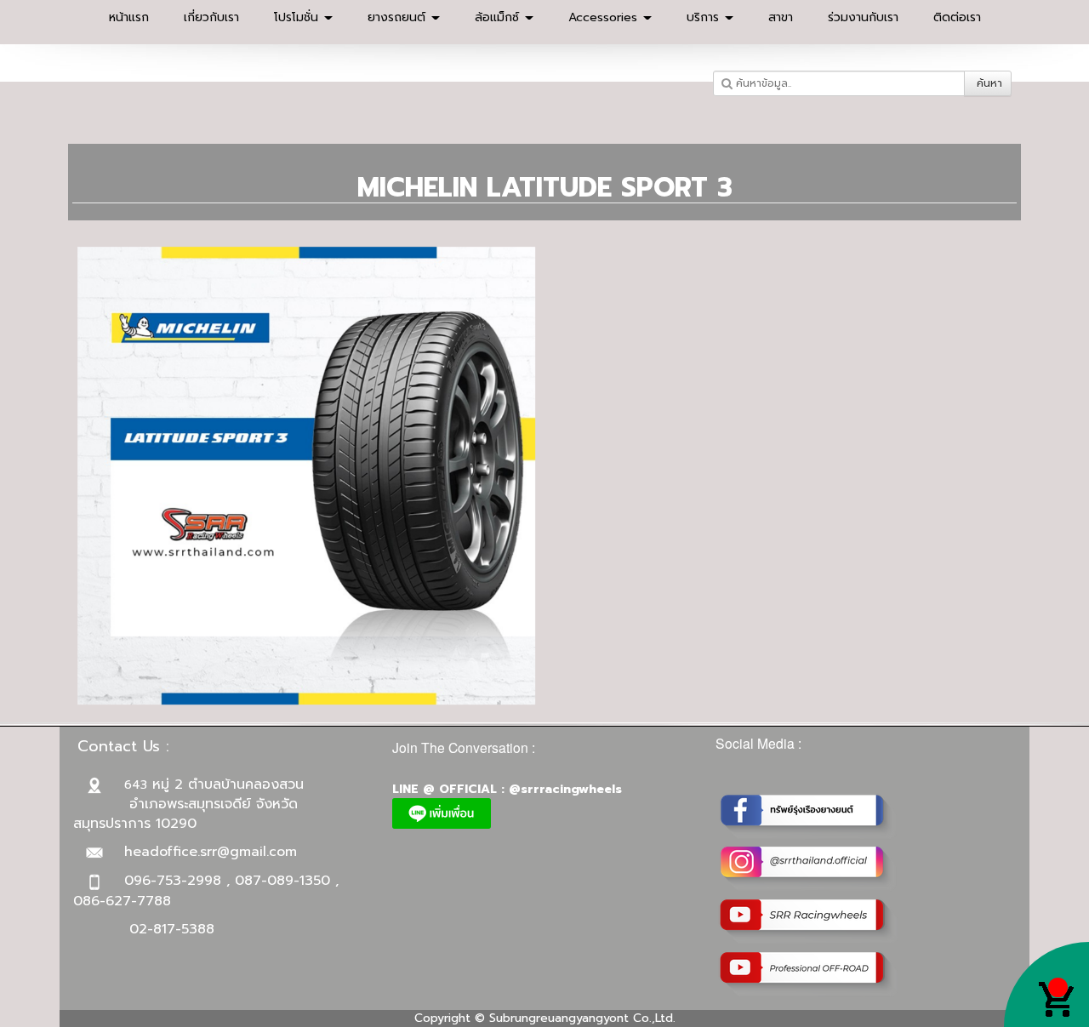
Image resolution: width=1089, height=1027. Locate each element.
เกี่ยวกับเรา (211, 17)
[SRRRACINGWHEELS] (809, 867)
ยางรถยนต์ (399, 17)
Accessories (604, 17)
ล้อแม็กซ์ (499, 17)
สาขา (780, 17)
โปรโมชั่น (298, 17)
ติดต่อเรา (957, 17)
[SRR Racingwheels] (809, 920)
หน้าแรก (129, 17)
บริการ (705, 17)
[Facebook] (809, 815)
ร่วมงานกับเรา (863, 17)
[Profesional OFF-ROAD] (809, 973)
